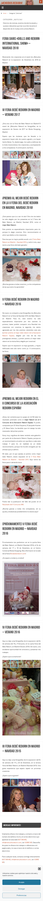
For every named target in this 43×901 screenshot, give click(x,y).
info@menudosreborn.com (11, 843)
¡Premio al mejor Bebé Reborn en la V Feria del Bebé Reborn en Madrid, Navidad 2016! (20, 203)
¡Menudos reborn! (12, 3)
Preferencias (22, 895)
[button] (39, 869)
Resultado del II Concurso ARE (13, 505)
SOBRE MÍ (28, 843)
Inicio (4, 13)
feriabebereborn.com (17, 554)
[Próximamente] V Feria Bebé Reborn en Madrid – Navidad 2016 (19, 528)
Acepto (21, 882)
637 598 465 (22, 840)
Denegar (21, 889)
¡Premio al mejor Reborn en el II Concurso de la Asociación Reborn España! (20, 403)
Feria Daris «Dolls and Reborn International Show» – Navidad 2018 (21, 43)
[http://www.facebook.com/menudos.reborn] (40, 1)
